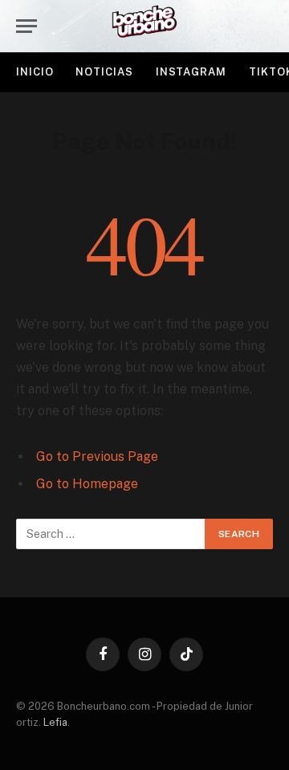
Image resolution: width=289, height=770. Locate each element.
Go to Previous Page (97, 456)
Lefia (55, 722)
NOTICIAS (103, 72)
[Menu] (26, 26)
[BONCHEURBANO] (144, 26)
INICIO (34, 72)
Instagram (191, 72)
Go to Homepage (87, 483)
